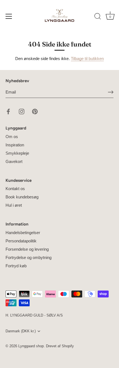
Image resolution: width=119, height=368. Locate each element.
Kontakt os (15, 188)
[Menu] (9, 16)
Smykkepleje (17, 153)
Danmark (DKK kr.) (21, 331)
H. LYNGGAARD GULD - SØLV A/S (34, 315)
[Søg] (98, 17)
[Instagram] (21, 111)
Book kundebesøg (22, 197)
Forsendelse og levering (27, 249)
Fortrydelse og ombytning (28, 257)
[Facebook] (8, 111)
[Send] (110, 92)
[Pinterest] (35, 111)
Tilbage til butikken (87, 58)
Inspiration (15, 144)
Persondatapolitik (21, 241)
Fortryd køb (16, 265)
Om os (12, 136)
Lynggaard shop (31, 346)
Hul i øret (14, 205)
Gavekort (14, 161)
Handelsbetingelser (23, 232)
